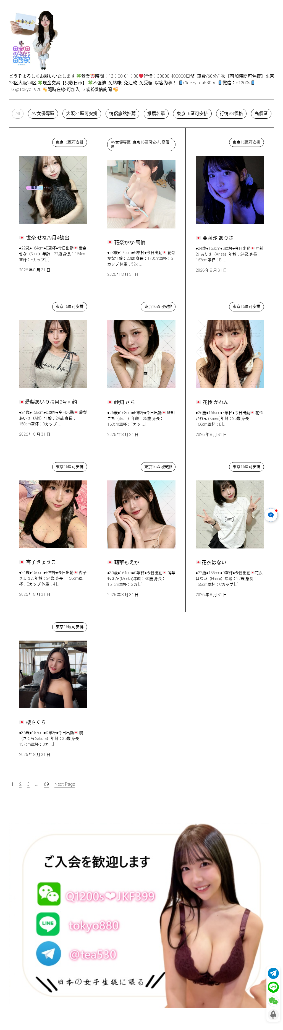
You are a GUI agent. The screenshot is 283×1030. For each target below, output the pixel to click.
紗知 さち (122, 305)
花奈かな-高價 (126, 141)
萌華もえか (123, 465)
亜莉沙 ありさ (215, 141)
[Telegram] (273, 973)
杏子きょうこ (38, 465)
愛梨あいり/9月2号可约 (47, 305)
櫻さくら (33, 625)
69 (46, 784)
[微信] (273, 1000)
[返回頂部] (273, 1014)
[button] (17, 114)
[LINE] (273, 987)
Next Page (64, 784)
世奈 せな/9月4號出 (44, 141)
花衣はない (212, 465)
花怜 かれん (213, 305)
